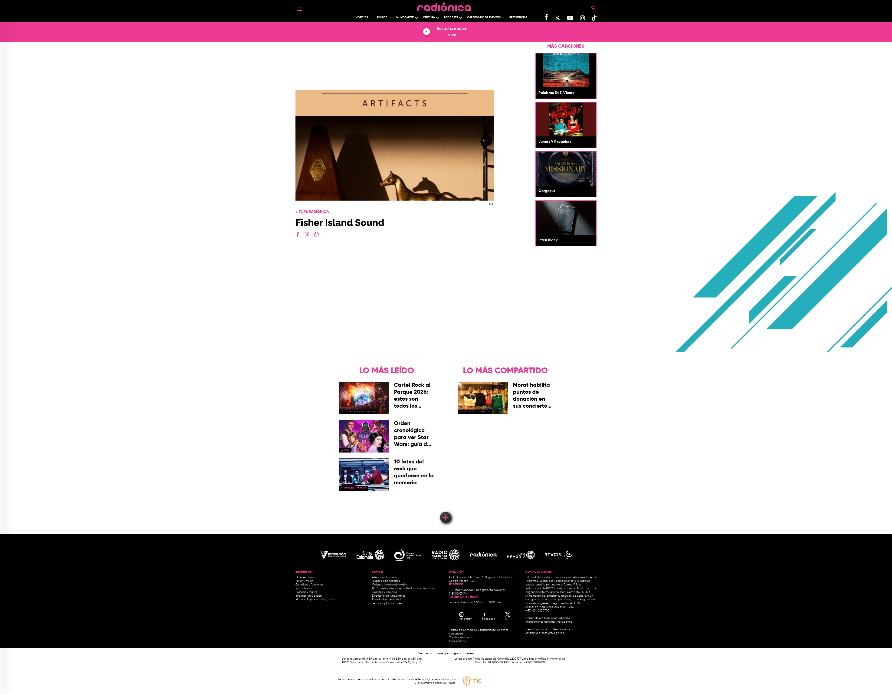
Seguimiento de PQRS (566, 603)
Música (382, 17)
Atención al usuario (384, 577)
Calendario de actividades (389, 584)
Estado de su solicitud (386, 599)
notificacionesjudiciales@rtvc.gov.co (548, 622)
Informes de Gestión (308, 596)
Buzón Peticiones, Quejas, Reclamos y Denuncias (404, 588)
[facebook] (297, 234)
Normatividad (304, 588)
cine (346, 450)
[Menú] (299, 9)
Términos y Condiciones (387, 603)
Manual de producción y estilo (314, 599)
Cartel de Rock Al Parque (359, 411)
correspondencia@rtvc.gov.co (573, 588)
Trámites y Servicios (384, 592)
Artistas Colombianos (476, 411)
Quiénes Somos (305, 577)
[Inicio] (444, 5)
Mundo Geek (405, 17)
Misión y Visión (304, 581)
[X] (307, 234)
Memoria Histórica (355, 488)
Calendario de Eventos (484, 17)
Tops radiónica (314, 212)
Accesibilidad (458, 641)
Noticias (362, 17)
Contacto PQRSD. (578, 592)
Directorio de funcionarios (388, 596)
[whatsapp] (316, 234)
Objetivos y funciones (309, 584)
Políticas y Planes (306, 592)
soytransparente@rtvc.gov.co (544, 633)
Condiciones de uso (461, 637)
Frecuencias (518, 17)
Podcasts (451, 17)
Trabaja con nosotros (386, 581)
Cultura (429, 17)
